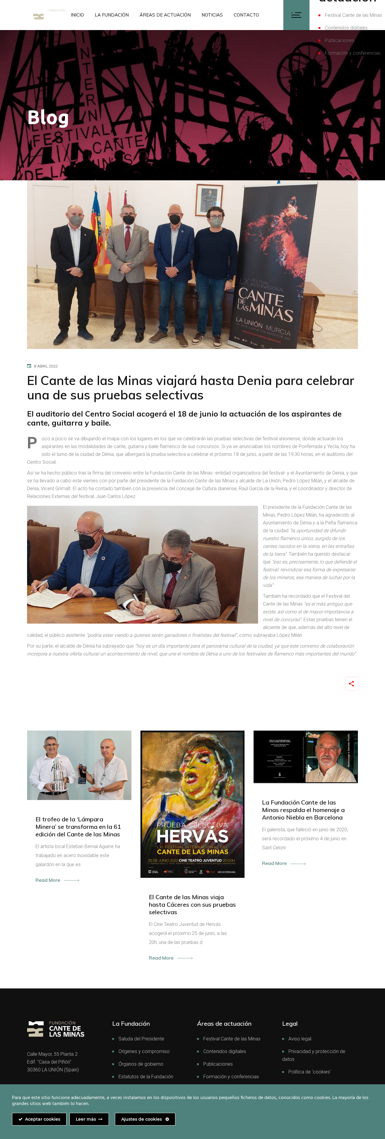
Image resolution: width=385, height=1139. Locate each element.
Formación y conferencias (352, 53)
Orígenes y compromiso (144, 1051)
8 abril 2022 (46, 366)
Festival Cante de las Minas (353, 15)
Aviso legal (299, 1039)
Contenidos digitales (346, 28)
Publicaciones (339, 40)
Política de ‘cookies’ (309, 1072)
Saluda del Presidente (141, 1039)
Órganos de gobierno (141, 1064)
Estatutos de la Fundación (146, 1076)
